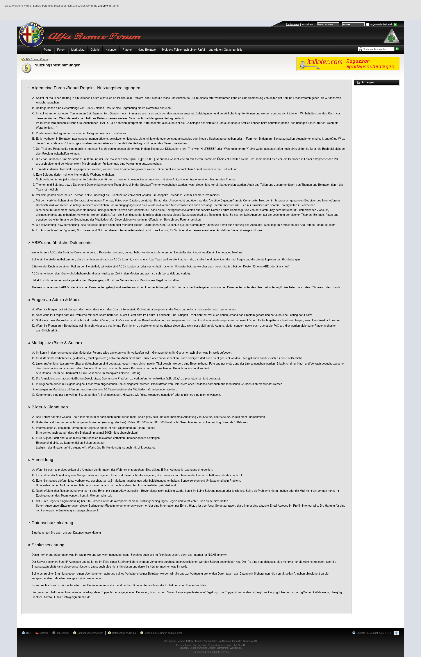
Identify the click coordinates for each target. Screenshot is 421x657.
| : (299, 24)
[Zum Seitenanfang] (396, 633)
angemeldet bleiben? (381, 24)
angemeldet (105, 5)
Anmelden (307, 24)
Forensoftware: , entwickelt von (210, 645)
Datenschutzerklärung (87, 532)
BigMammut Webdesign (229, 647)
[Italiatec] (348, 63)
